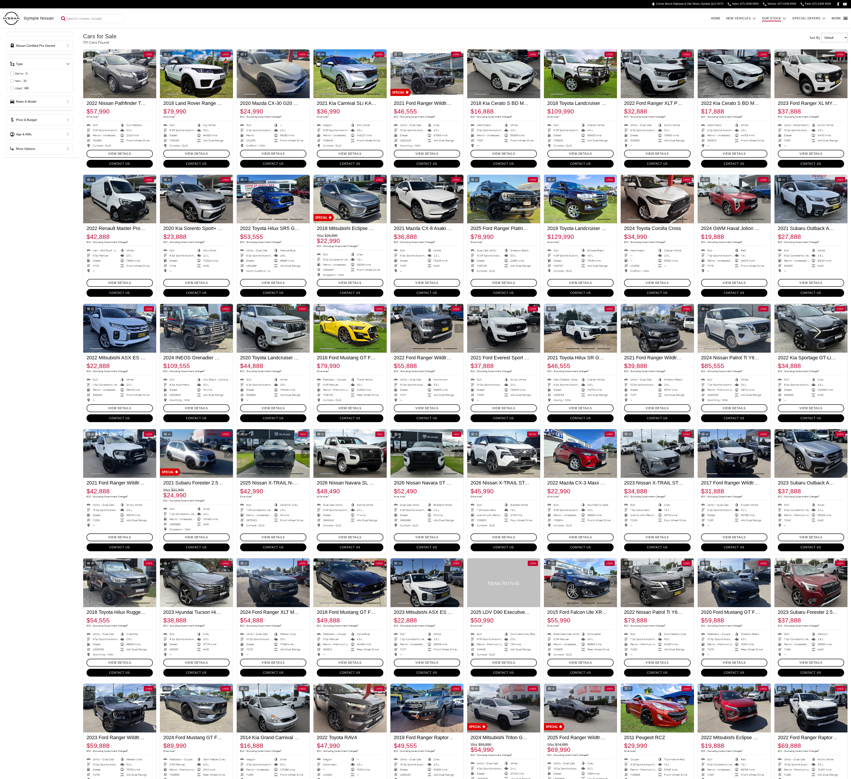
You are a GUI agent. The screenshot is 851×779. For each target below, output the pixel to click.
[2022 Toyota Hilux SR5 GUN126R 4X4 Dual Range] (273, 199)
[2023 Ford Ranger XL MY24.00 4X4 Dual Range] (810, 73)
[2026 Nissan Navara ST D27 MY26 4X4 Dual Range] (426, 453)
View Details (119, 153)
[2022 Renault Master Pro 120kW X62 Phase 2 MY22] (119, 199)
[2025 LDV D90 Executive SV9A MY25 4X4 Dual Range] (503, 582)
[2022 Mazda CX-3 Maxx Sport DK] (580, 453)
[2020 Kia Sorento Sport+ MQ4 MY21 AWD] (196, 199)
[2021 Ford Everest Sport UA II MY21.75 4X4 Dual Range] (503, 328)
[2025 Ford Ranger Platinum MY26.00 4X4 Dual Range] (503, 199)
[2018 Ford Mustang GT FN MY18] (349, 582)
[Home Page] (11, 18)
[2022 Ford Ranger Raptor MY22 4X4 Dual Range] (810, 708)
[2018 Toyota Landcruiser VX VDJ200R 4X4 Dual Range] (580, 73)
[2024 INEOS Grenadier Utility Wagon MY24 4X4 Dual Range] (196, 328)
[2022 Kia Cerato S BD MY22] (734, 73)
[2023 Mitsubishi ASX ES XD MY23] (426, 582)
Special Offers (806, 18)
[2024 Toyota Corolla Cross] (657, 199)
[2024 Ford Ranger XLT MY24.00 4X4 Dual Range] (273, 582)
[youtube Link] (845, 4)
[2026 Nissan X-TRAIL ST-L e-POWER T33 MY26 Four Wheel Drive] (503, 453)
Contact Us (119, 163)
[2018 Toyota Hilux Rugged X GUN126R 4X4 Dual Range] (119, 582)
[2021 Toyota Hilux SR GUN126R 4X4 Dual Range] (580, 328)
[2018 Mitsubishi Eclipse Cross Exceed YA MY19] (349, 199)
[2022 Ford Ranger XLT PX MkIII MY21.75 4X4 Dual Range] (657, 73)
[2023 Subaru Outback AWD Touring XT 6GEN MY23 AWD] (810, 453)
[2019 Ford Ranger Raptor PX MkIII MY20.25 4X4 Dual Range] (426, 708)
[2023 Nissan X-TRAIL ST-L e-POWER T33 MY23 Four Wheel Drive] (657, 453)
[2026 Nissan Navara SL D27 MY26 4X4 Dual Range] (349, 453)
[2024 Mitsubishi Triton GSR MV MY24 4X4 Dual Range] (503, 708)
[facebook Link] (838, 4)
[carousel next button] (151, 73)
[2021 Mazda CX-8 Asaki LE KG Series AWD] (426, 199)
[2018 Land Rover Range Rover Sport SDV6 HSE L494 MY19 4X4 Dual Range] (196, 73)
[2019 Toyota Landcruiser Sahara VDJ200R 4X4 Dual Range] (580, 199)
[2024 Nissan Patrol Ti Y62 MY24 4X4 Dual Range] (734, 328)
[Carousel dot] (96, 94)
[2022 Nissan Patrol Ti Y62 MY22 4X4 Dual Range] (657, 582)
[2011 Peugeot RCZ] (657, 708)
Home (716, 18)
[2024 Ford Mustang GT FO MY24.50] (196, 708)
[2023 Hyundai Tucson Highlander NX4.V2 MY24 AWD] (196, 582)
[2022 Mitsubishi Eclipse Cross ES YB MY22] (734, 708)
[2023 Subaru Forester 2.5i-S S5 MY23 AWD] (810, 582)
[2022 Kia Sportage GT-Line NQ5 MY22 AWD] (810, 328)
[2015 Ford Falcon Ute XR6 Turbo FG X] (580, 582)
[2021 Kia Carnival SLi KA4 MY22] (349, 73)
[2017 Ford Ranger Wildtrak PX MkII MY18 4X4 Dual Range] (734, 453)
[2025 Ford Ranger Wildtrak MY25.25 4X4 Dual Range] (580, 708)
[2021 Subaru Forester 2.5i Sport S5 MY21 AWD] (196, 453)
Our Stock (771, 18)
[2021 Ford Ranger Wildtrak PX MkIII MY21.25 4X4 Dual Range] (426, 73)
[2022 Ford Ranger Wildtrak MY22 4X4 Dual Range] (426, 328)
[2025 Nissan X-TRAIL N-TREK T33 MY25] (273, 453)
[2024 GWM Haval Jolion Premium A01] (734, 199)
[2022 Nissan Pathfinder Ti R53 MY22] (119, 73)
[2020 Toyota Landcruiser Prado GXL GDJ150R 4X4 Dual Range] (273, 328)
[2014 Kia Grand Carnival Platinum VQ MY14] (273, 708)
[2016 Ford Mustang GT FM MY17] (349, 328)
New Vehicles (738, 18)
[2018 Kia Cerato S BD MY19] (503, 73)
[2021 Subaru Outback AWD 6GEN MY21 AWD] (810, 199)
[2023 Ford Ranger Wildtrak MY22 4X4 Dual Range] (119, 708)
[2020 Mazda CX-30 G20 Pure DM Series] (273, 73)
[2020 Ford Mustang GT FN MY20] (734, 582)
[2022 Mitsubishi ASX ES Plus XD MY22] (119, 328)
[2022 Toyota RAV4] (349, 708)
